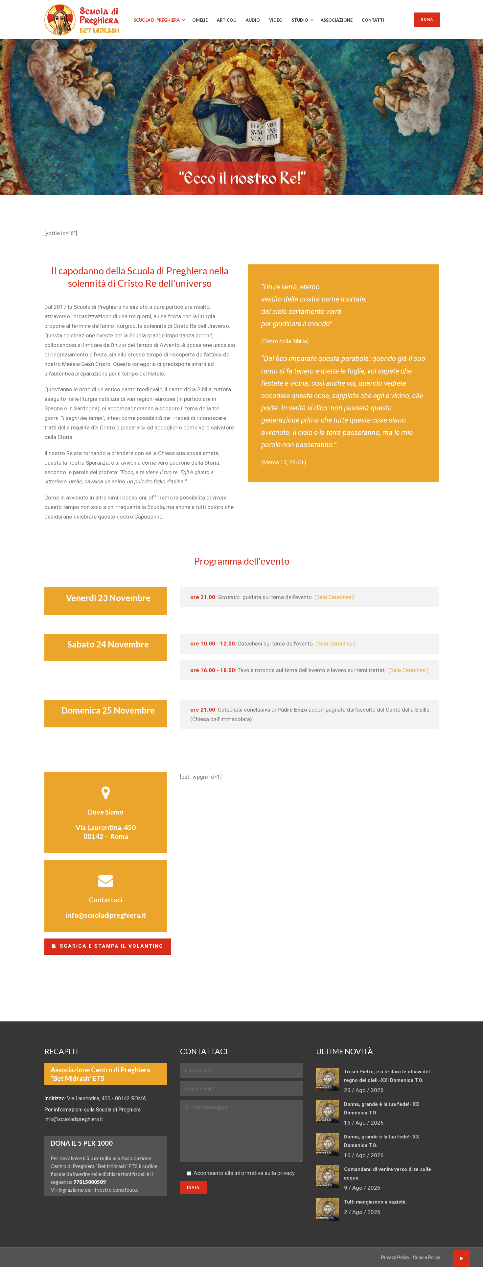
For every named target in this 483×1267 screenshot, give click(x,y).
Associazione (337, 20)
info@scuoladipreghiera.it (106, 915)
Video (276, 20)
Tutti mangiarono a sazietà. (375, 1202)
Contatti (373, 20)
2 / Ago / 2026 (362, 1212)
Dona (427, 19)
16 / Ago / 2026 (364, 1122)
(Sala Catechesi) (334, 597)
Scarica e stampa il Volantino (110, 946)
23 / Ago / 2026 (364, 1090)
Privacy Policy (395, 1257)
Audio (253, 20)
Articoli (227, 20)
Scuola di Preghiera (157, 20)
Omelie (200, 20)
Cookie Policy (426, 1257)
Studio (300, 20)
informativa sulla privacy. (265, 1173)
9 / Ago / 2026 (362, 1187)
